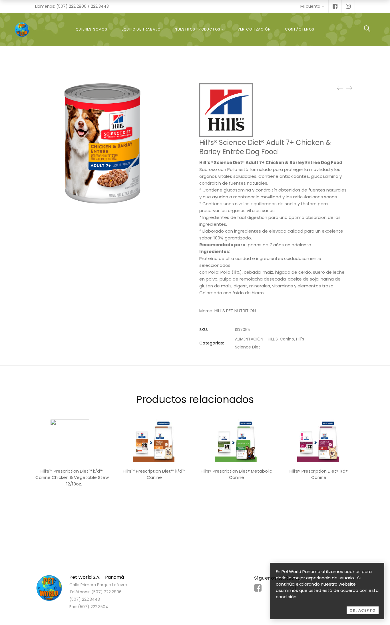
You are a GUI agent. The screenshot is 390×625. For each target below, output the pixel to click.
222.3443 (100, 6)
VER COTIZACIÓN (254, 29)
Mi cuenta (310, 6)
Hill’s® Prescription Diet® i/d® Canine (319, 474)
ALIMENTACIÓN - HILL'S (256, 339)
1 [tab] (195, 513)
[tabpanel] (72, 455)
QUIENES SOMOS (91, 29)
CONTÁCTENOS (299, 29)
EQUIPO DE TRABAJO (141, 29)
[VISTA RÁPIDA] (72, 441)
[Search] (367, 29)
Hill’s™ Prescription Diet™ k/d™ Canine (154, 474)
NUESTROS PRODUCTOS (197, 29)
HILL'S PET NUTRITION (235, 311)
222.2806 (78, 6)
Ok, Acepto (362, 610)
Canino (287, 339)
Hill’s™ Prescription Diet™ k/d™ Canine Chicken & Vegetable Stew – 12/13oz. (72, 477)
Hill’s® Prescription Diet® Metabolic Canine (236, 474)
